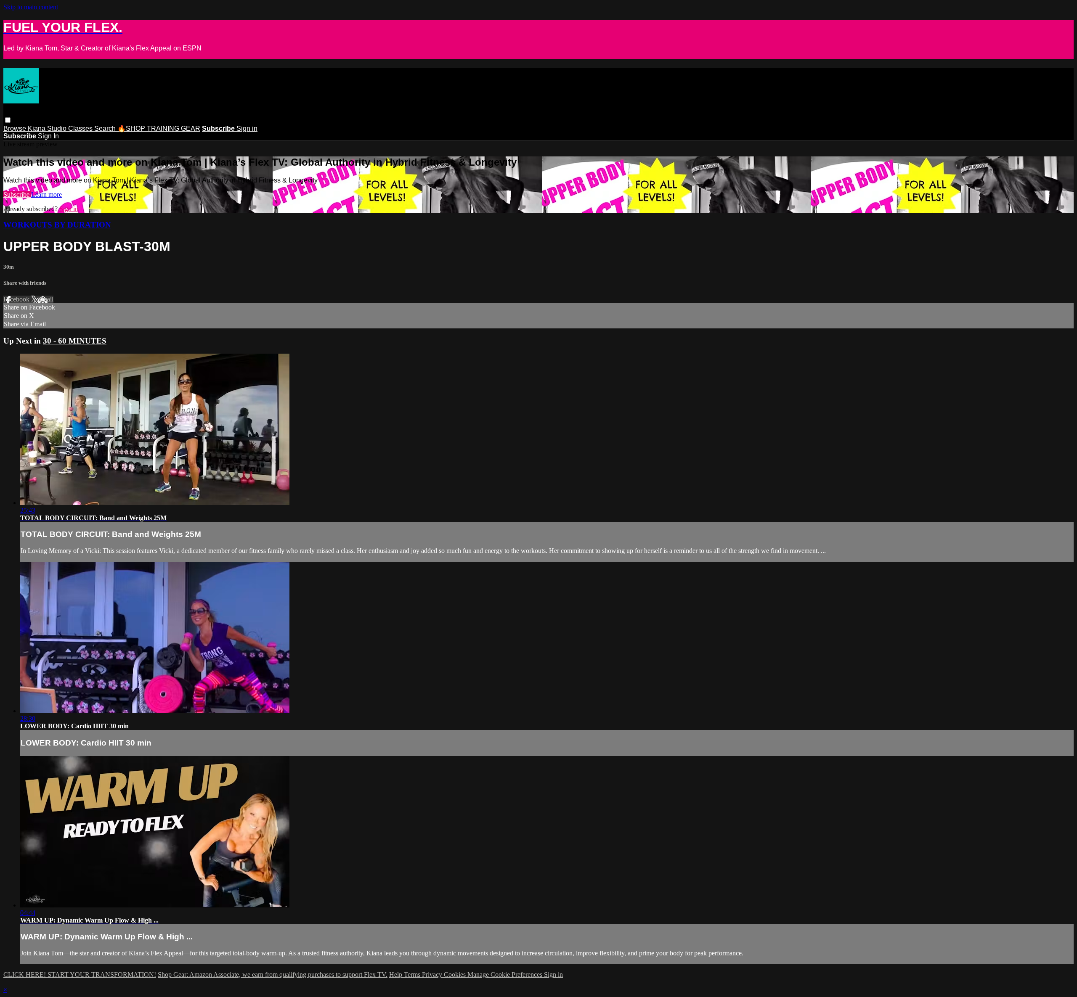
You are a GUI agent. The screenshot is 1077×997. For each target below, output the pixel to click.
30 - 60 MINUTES (74, 340)
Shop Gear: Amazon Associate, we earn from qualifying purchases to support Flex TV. (272, 974)
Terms (413, 974)
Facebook (17, 299)
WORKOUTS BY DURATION (57, 224)
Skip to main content (30, 7)
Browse (15, 128)
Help (396, 974)
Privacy (433, 974)
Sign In (48, 136)
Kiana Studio (48, 128)
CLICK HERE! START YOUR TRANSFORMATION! (79, 974)
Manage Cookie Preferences (505, 974)
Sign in (246, 128)
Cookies (455, 974)
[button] (8, 120)
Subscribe (17, 194)
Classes (81, 128)
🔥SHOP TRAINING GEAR (158, 128)
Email (45, 299)
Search (105, 128)
